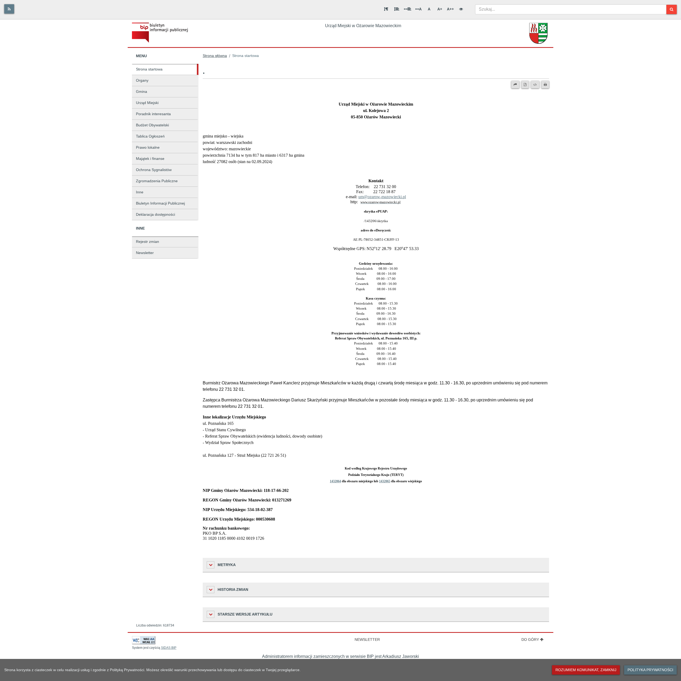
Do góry (530, 639)
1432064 (335, 481)
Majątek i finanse (150, 158)
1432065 (384, 481)
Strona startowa (149, 69)
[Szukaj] (671, 9)
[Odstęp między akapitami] (386, 9)
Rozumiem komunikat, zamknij (585, 670)
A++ (450, 9)
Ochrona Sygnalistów (154, 170)
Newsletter (145, 253)
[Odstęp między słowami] (407, 9)
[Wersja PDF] (525, 84)
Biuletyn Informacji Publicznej (160, 203)
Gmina (141, 91)
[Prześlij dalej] (515, 84)
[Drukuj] (545, 84)
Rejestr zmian (147, 241)
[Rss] (9, 9)
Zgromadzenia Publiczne (157, 181)
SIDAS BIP (168, 648)
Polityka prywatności (650, 670)
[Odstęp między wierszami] (396, 9)
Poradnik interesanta (153, 114)
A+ (439, 9)
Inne (139, 192)
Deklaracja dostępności (155, 214)
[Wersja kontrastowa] (461, 9)
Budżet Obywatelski (152, 125)
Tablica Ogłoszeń (150, 136)
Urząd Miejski (147, 103)
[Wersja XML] (535, 84)
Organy (142, 80)
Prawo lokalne (148, 147)
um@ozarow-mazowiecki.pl (382, 196)
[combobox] (570, 9)
